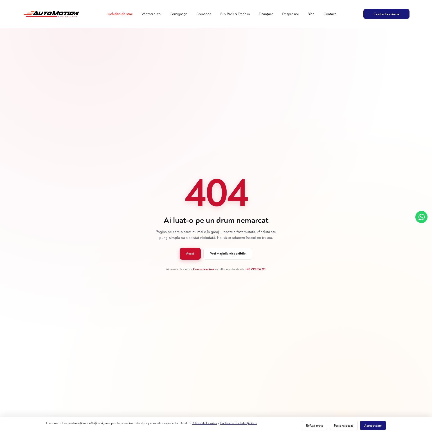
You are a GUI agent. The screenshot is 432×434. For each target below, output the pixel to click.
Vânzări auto (151, 14)
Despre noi (290, 14)
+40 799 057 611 (255, 269)
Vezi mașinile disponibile (228, 253)
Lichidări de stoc (120, 14)
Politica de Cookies (204, 423)
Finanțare (266, 14)
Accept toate (373, 425)
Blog (311, 14)
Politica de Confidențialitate (238, 423)
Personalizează (343, 425)
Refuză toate (314, 425)
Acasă (190, 253)
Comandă (203, 14)
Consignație (178, 14)
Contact (330, 14)
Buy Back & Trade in (235, 14)
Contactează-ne (386, 14)
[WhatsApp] (421, 217)
